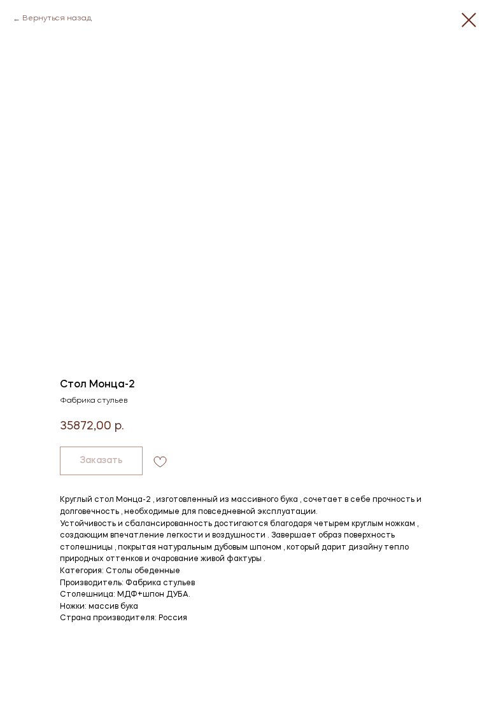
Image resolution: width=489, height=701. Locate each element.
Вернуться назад (57, 18)
